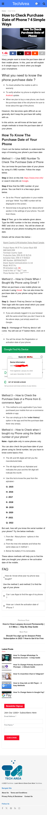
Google (25, 181)
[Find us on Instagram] (19, 808)
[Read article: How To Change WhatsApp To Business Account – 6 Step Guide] (6, 657)
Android (9, 95)
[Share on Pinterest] (27, 53)
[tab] (23, 581)
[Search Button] (44, 3)
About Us (5, 792)
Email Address (10, 716)
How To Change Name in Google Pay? (28, 692)
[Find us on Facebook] (2, 808)
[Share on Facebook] (13, 53)
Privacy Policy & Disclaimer (12, 796)
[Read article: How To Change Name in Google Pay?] (6, 694)
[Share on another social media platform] (42, 53)
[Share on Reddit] (35, 53)
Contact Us (28, 796)
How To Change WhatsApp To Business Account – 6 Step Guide (26, 656)
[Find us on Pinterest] (11, 808)
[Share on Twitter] (20, 53)
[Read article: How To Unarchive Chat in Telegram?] (6, 676)
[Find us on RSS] (15, 808)
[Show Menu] (3, 3)
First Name (9, 725)
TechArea (20, 4)
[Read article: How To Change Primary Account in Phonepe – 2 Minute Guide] (6, 666)
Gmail (19, 290)
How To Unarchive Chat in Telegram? (28, 674)
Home (4, 11)
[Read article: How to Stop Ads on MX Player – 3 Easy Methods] (6, 685)
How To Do (11, 11)
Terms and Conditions (19, 792)
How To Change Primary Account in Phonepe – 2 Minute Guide (28, 665)
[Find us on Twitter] (6, 808)
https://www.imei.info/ (33, 178)
